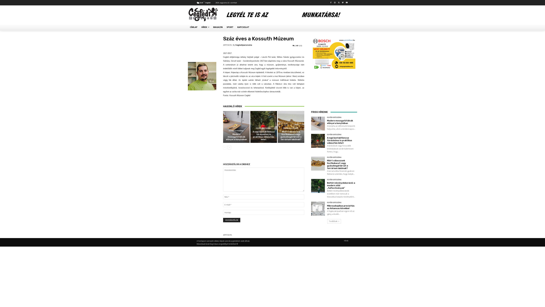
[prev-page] (225, 147)
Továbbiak (333, 221)
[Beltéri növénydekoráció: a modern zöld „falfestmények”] (318, 186)
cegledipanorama (243, 45)
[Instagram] (335, 2)
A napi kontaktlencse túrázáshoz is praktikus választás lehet (264, 135)
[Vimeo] (342, 2)
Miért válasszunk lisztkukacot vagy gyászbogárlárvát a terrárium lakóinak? (290, 135)
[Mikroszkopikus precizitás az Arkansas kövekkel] (318, 208)
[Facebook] (331, 2)
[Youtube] (346, 2)
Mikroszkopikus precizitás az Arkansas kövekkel (341, 207)
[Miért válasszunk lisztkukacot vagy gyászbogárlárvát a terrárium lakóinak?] (318, 163)
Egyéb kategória (236, 131)
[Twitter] (338, 2)
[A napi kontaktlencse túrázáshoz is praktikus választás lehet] (318, 141)
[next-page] (229, 147)
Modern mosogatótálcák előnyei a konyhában (236, 137)
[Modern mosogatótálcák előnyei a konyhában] (236, 127)
